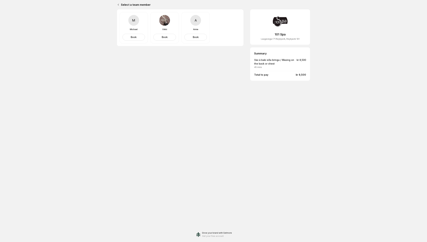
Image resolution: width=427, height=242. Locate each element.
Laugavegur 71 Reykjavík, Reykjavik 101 (280, 39)
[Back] (117, 5)
